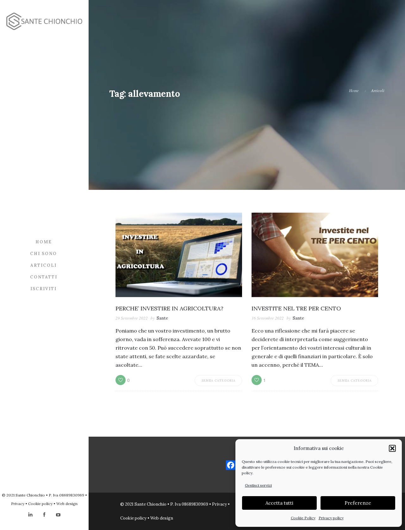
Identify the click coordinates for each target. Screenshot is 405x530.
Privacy (17, 503)
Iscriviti (43, 288)
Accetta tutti (279, 503)
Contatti (43, 276)
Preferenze (358, 503)
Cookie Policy (303, 517)
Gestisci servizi (258, 485)
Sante (162, 318)
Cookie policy (40, 503)
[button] (392, 448)
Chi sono (43, 253)
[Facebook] (230, 465)
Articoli (43, 265)
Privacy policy (331, 517)
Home (43, 241)
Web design (67, 503)
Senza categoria (218, 380)
